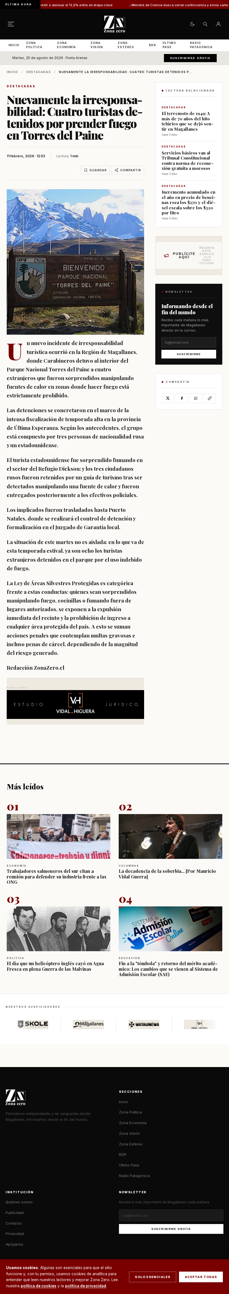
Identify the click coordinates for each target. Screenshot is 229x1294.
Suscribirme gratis (171, 1228)
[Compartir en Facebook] (182, 398)
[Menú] (11, 24)
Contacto (14, 1223)
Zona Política (34, 45)
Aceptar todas (201, 1277)
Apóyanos (14, 1244)
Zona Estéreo (126, 45)
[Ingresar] (218, 24)
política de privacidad (85, 1286)
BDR (152, 45)
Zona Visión (96, 45)
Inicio (13, 45)
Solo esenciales (152, 1277)
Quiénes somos (19, 1202)
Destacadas (39, 72)
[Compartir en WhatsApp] (196, 398)
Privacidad (15, 1233)
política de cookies (38, 1286)
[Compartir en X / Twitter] (168, 398)
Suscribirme (189, 354)
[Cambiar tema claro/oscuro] (192, 24)
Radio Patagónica (201, 45)
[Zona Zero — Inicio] (114, 24)
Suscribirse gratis (190, 58)
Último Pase (169, 45)
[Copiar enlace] (210, 398)
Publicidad (15, 1212)
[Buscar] (205, 24)
